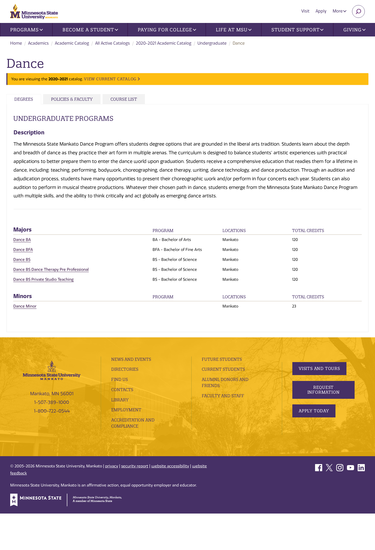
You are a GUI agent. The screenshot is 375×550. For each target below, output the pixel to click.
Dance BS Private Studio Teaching (43, 279)
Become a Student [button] (88, 30)
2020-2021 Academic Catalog (163, 43)
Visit (305, 11)
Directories (124, 369)
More (338, 11)
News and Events (131, 359)
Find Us (119, 379)
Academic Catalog (72, 43)
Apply (321, 11)
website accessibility (170, 466)
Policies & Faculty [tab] (72, 99)
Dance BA (22, 239)
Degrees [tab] (23, 99)
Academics (38, 43)
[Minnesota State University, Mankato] (51, 370)
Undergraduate (212, 43)
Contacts (122, 389)
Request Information (323, 390)
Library (120, 399)
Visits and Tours (319, 368)
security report (134, 466)
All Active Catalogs (112, 43)
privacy (111, 466)
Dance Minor (24, 306)
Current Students (223, 369)
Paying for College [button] (165, 30)
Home (16, 43)
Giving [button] (352, 30)
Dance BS (21, 259)
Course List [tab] (123, 99)
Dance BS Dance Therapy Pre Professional (51, 269)
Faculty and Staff (223, 395)
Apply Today (314, 410)
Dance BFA (23, 249)
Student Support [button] (295, 30)
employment (126, 409)
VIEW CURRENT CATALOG (110, 78)
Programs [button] (24, 30)
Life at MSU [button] (231, 30)
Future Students (222, 359)
